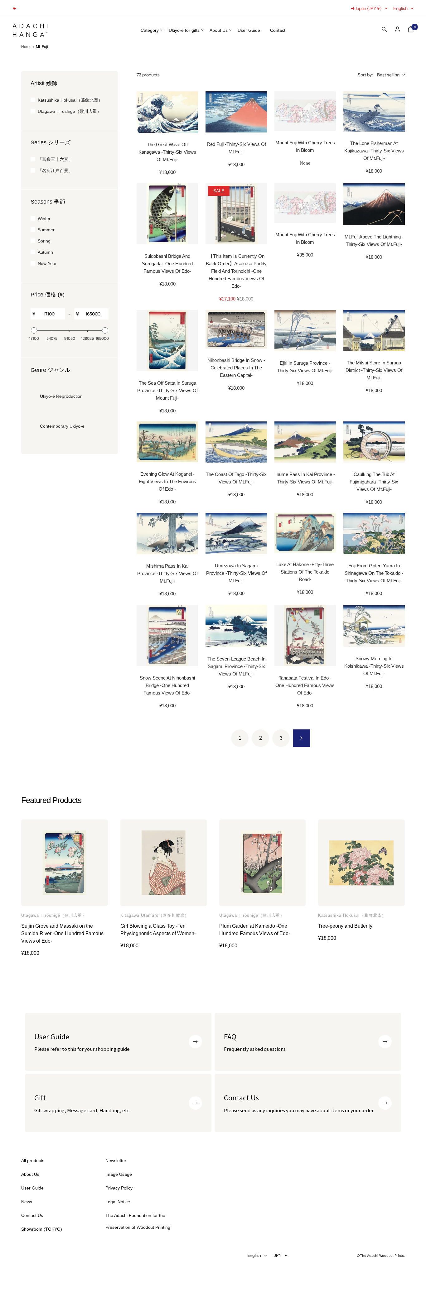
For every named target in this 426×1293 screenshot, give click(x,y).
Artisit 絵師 (44, 83)
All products (32, 1160)
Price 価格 (48, 294)
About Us (219, 30)
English (400, 8)
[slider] (34, 330)
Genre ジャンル (50, 370)
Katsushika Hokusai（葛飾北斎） (352, 915)
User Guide (249, 30)
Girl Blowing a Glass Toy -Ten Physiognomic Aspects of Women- (158, 929)
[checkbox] (70, 100)
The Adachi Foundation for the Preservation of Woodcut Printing (137, 1221)
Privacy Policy (119, 1187)
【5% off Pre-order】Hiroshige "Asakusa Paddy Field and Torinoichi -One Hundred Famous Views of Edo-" (120, 8)
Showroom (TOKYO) (41, 1229)
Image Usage (118, 1174)
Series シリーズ (50, 142)
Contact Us (32, 1215)
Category (150, 30)
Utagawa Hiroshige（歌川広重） (53, 915)
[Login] (397, 29)
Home (26, 47)
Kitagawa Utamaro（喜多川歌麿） (154, 915)
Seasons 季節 (48, 201)
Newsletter (115, 1160)
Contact (277, 30)
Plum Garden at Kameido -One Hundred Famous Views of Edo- (254, 929)
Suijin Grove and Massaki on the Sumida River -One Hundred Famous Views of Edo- (62, 933)
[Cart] (411, 30)
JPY (278, 1255)
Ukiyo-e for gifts (184, 30)
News (26, 1201)
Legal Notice (117, 1201)
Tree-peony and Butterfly (345, 926)
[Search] (384, 31)
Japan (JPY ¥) (368, 8)
